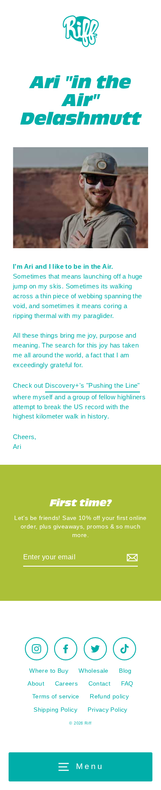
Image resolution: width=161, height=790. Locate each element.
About (35, 683)
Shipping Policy (55, 710)
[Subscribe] (131, 558)
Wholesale (93, 671)
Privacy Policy (107, 710)
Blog (125, 671)
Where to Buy (48, 671)
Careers (66, 683)
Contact (99, 683)
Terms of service (55, 696)
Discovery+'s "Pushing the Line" (92, 385)
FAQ (127, 683)
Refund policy (109, 696)
